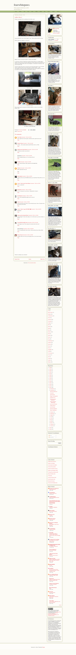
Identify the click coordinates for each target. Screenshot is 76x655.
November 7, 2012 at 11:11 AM (33, 149)
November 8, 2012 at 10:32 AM (33, 222)
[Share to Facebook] (33, 129)
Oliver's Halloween (53, 410)
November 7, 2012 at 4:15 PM (35, 183)
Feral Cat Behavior (52, 549)
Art (48, 310)
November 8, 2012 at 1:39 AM (33, 215)
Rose (28, 11)
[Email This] (30, 129)
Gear (49, 317)
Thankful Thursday (52, 529)
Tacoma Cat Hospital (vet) (52, 482)
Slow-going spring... (52, 592)
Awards (53, 11)
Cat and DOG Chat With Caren (22, 222)
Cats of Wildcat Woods (53, 574)
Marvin (49, 326)
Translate (56, 40)
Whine (50, 588)
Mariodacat (19, 189)
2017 (50, 379)
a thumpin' (51, 515)
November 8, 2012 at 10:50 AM (28, 228)
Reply (18, 146)
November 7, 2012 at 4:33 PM (26, 189)
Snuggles (49, 349)
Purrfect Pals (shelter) (52, 466)
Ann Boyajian (19, 195)
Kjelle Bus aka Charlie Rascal (22, 149)
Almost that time (52, 519)
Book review (50, 312)
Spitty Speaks (52, 595)
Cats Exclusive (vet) (51, 479)
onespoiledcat (52, 492)
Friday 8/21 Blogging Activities (54, 497)
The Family (50, 353)
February (52, 424)
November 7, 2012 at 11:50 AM (27, 155)
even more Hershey (53, 404)
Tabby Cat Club (52, 558)
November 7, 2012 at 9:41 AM (28, 143)
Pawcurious (51, 578)
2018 (50, 378)
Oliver (32, 11)
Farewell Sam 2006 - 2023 (53, 575)
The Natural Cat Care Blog (54, 539)
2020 (50, 375)
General (18, 131)
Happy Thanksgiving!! (54, 396)
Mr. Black (19, 161)
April (51, 421)
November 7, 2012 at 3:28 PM (27, 176)
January (51, 425)
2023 (50, 370)
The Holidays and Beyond (53, 546)
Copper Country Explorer (54, 583)
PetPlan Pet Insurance (52, 461)
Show (49, 347)
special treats (52, 394)
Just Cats (51, 591)
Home (16, 11)
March (51, 422)
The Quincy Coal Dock (53, 584)
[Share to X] (32, 129)
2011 (50, 427)
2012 (50, 387)
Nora (49, 333)
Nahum (20, 11)
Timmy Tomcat (20, 234)
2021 (50, 373)
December (52, 388)
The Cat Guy (56, 28)
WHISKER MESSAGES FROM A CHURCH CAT (54, 545)
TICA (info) (50, 475)
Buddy (41, 11)
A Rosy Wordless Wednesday (53, 402)
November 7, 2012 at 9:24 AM (26, 137)
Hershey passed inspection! (53, 400)
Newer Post (17, 259)
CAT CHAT (51, 532)
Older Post (42, 259)
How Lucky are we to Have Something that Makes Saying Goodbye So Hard (54, 570)
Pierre (49, 337)
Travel (49, 358)
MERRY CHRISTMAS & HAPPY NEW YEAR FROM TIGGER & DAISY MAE (54, 560)
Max (44, 11)
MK (48, 324)
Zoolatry (50, 506)
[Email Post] (28, 129)
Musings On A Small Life (54, 488)
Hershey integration (53, 408)
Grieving (49, 321)
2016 (50, 381)
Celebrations (50, 315)
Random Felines (20, 143)
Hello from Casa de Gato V (53, 555)
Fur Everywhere (52, 528)
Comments (51, 437)
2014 (50, 384)
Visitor (49, 360)
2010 (50, 429)
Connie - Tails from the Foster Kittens (23, 183)
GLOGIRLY (51, 568)
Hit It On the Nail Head (53, 511)
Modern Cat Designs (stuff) (53, 470)
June (51, 418)
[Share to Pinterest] (34, 129)
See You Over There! (52, 550)
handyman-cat (52, 397)
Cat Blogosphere (52, 496)
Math (49, 328)
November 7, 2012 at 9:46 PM (36, 209)
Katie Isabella (19, 176)
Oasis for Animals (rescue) (52, 468)
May (51, 419)
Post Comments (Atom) (32, 262)
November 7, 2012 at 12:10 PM (26, 161)
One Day (50, 565)
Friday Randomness (52, 489)
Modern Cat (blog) (51, 463)
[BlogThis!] (31, 129)
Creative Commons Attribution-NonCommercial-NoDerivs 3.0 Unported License (53, 614)
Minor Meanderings (53, 587)
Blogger (43, 647)
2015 (50, 382)
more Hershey (52, 407)
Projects (49, 342)
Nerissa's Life (51, 514)
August (51, 415)
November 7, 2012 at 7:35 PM (27, 195)
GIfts (21, 131)
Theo (24, 11)
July (51, 416)
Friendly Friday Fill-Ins (52, 493)
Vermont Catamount (53, 391)
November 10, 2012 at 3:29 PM (28, 234)
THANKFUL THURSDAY (53, 507)
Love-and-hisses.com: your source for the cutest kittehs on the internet (54, 501)
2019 (50, 376)
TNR (49, 351)
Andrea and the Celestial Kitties (22, 215)
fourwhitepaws (22, 4)
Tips (49, 356)
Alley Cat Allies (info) (51, 473)
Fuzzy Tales (19, 137)
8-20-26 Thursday (52, 503)
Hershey (58, 11)
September (52, 413)
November (52, 390)
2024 (50, 369)
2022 (50, 372)
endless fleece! (52, 405)
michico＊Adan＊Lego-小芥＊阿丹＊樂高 (24, 209)
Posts (50, 435)
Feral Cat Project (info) (52, 477)
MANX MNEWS (52, 564)
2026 (50, 367)
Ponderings (50, 340)
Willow (36, 11)
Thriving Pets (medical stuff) (53, 472)
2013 (50, 385)
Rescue (49, 344)
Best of (49, 11)
